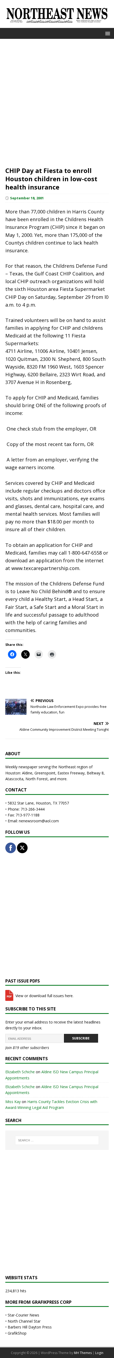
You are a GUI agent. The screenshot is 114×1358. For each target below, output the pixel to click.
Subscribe (81, 1038)
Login (99, 1353)
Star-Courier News (23, 1315)
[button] (107, 33)
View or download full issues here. (43, 995)
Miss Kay (13, 1101)
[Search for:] (57, 1140)
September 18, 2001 (27, 198)
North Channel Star (24, 1321)
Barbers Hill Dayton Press (30, 1327)
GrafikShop (17, 1333)
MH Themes (83, 1353)
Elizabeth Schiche (20, 1071)
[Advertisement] (57, 102)
